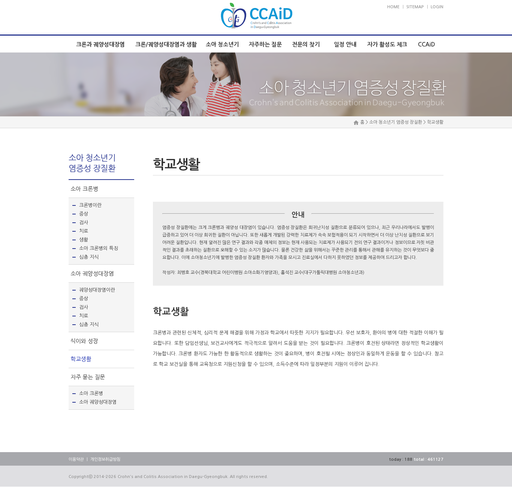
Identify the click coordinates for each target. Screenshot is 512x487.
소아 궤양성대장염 (92, 273)
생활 (83, 239)
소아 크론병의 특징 (98, 248)
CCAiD (426, 44)
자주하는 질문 (265, 44)
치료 (83, 231)
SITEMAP (415, 7)
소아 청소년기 (222, 44)
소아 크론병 (84, 189)
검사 (83, 222)
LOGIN (437, 7)
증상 (83, 213)
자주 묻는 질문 (87, 377)
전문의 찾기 (306, 44)
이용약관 (76, 459)
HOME (393, 7)
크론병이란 (90, 205)
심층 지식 (89, 257)
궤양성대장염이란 (97, 290)
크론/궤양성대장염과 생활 (166, 44)
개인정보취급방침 (105, 459)
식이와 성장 (84, 341)
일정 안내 (345, 44)
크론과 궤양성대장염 (100, 44)
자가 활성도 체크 (387, 44)
